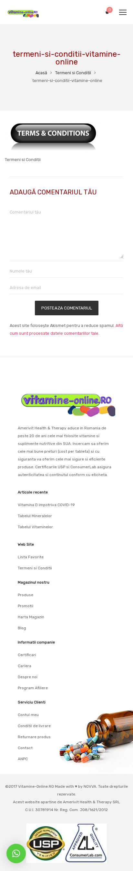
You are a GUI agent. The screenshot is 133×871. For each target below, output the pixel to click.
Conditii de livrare (34, 726)
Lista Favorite (31, 557)
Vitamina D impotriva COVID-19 (46, 505)
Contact (25, 748)
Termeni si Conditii (73, 72)
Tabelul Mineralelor (35, 516)
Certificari (27, 655)
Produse (25, 595)
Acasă (41, 72)
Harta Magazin (31, 617)
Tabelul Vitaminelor (35, 527)
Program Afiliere (33, 688)
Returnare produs (34, 737)
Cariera (24, 666)
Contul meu (28, 715)
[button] (16, 853)
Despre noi (27, 677)
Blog (22, 628)
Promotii (25, 606)
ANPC (23, 759)
